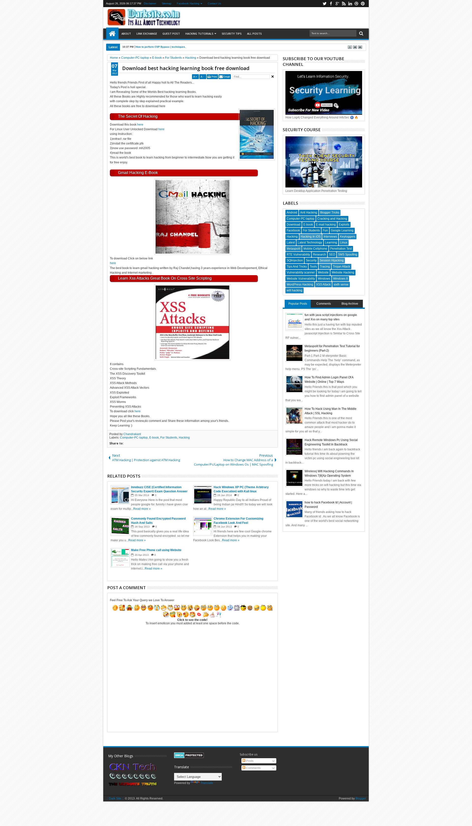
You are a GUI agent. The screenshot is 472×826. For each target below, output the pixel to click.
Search (360, 33)
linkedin (350, 3)
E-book (154, 437)
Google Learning (342, 230)
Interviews (330, 236)
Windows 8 (340, 278)
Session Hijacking (332, 260)
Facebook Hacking (188, 3)
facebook (331, 3)
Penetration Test (341, 248)
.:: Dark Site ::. (115, 798)
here (140, 124)
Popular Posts (297, 303)
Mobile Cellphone (315, 248)
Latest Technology (310, 242)
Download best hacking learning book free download (186, 68)
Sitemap (166, 3)
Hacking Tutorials (199, 33)
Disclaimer (150, 3)
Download (293, 224)
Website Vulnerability (301, 278)
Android (292, 212)
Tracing (325, 266)
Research (319, 254)
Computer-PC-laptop (134, 437)
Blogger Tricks (329, 212)
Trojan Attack (341, 266)
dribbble (356, 3)
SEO (332, 254)
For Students (168, 437)
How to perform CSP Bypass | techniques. (161, 46)
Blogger (360, 798)
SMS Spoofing (347, 254)
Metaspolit (293, 248)
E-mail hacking (326, 224)
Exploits (344, 224)
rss (343, 3)
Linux (343, 242)
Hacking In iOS (311, 236)
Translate (207, 783)
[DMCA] (189, 757)
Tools (313, 266)
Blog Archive (349, 303)
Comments (323, 303)
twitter (324, 3)
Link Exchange (146, 33)
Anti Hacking (308, 212)
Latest (291, 242)
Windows (324, 278)
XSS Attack (323, 284)
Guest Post (171, 33)
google (337, 3)
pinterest (363, 3)
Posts (249, 761)
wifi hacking (294, 290)
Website (323, 272)
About (126, 33)
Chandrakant (132, 434)
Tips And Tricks (297, 266)
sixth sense (341, 284)
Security (311, 260)
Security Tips (232, 33)
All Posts (254, 33)
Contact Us (214, 3)
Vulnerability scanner (301, 272)
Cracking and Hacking (332, 218)
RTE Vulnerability (298, 254)
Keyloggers (347, 236)
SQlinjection (295, 260)
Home (112, 34)
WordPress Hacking (300, 284)
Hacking (184, 437)
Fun (325, 230)
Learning (331, 242)
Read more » (142, 509)
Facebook (293, 230)
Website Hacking (343, 272)
